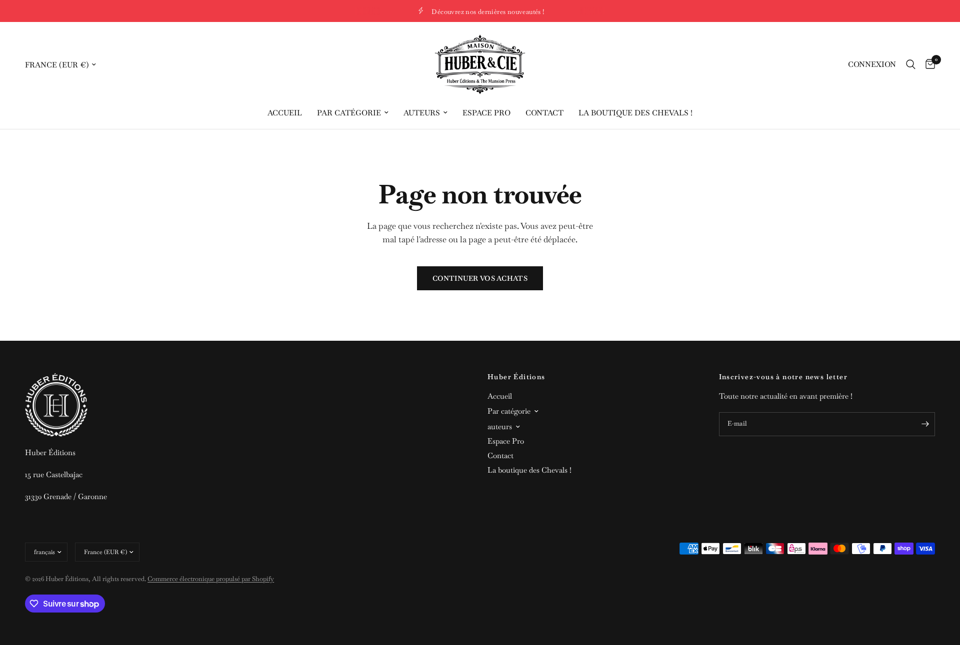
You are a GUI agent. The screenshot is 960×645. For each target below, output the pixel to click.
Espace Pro (486, 112)
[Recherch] (910, 64)
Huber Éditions (517, 376)
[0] (927, 64)
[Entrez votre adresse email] (925, 424)
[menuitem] (285, 113)
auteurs (422, 112)
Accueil (285, 112)
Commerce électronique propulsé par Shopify (211, 579)
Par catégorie (349, 112)
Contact (545, 112)
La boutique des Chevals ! (635, 112)
